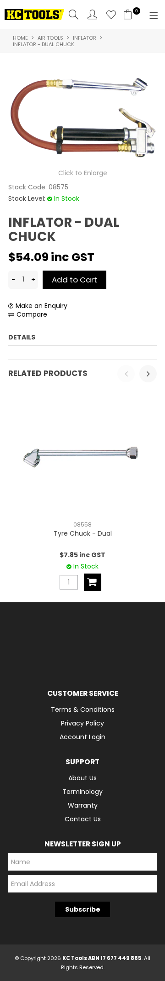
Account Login (82, 736)
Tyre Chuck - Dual (83, 533)
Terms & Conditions (83, 709)
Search (73, 14)
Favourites (111, 14)
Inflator (84, 38)
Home (20, 38)
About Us (82, 778)
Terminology (82, 791)
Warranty (83, 805)
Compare (31, 314)
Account (92, 14)
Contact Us (83, 819)
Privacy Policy (82, 723)
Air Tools (50, 38)
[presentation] (126, 373)
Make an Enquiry (41, 306)
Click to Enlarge (82, 172)
